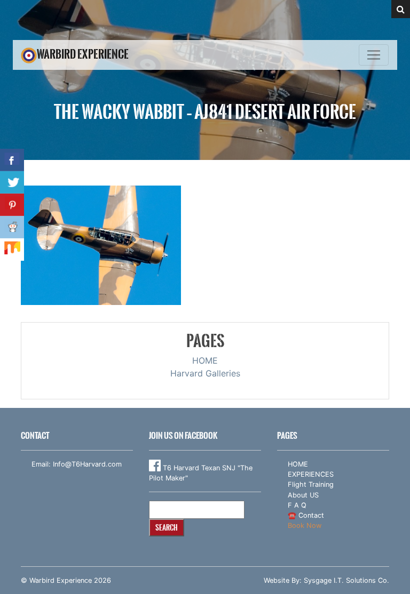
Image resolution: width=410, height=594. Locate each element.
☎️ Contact (306, 515)
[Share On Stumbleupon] (12, 249)
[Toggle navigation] (374, 55)
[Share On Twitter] (12, 182)
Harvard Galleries (205, 373)
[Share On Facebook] (12, 160)
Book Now (304, 525)
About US (303, 495)
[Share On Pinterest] (12, 205)
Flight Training (311, 484)
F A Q (297, 505)
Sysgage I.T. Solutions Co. (346, 580)
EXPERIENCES (311, 474)
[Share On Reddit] (12, 227)
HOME (205, 360)
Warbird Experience (83, 54)
